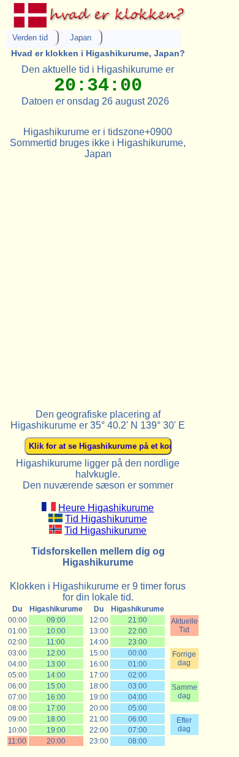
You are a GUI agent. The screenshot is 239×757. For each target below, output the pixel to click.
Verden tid (30, 37)
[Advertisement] (119, 279)
